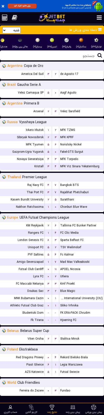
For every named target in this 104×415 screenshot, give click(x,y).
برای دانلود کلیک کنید (22, 5)
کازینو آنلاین (31, 412)
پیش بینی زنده (73, 412)
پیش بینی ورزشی (93, 412)
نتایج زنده (52, 412)
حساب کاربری (10, 412)
